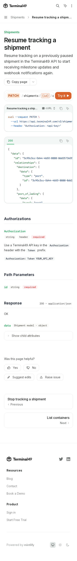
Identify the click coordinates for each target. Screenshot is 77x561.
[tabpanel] (38, 173)
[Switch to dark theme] (67, 545)
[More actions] (72, 6)
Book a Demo (16, 493)
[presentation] (38, 95)
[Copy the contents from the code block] (61, 108)
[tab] (10, 140)
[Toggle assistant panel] (65, 6)
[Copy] (50, 95)
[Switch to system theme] (53, 545)
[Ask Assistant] (67, 108)
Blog (10, 478)
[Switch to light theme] (60, 545)
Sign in (11, 512)
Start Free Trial (16, 520)
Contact (12, 486)
